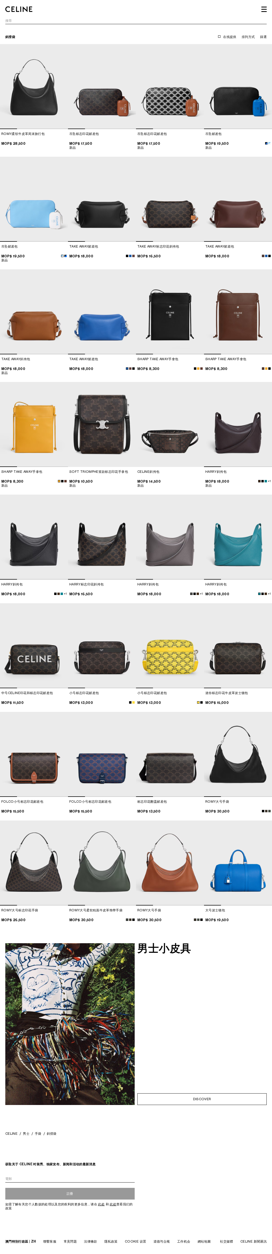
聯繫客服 (49, 1241)
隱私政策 (110, 1241)
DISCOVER (202, 1099)
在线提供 (229, 37)
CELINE (11, 1134)
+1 (269, 481)
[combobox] (136, 21)
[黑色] (127, 256)
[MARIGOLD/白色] (198, 368)
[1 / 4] (34, 86)
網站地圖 (204, 1241)
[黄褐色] (266, 811)
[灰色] (191, 594)
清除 (263, 21)
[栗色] (133, 256)
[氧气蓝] (130, 256)
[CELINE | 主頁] (18, 9)
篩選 (263, 37)
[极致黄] (198, 702)
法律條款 (90, 1241)
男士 (26, 1134)
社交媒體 (226, 1241)
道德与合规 (162, 1241)
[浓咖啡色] (259, 481)
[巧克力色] (201, 368)
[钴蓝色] (266, 481)
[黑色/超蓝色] (266, 143)
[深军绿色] (269, 811)
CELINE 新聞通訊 (253, 1241)
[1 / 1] (102, 424)
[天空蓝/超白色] (269, 143)
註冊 (70, 1194)
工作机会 (183, 1241)
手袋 (38, 1134)
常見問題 (70, 1241)
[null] (133, 702)
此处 (101, 1204)
